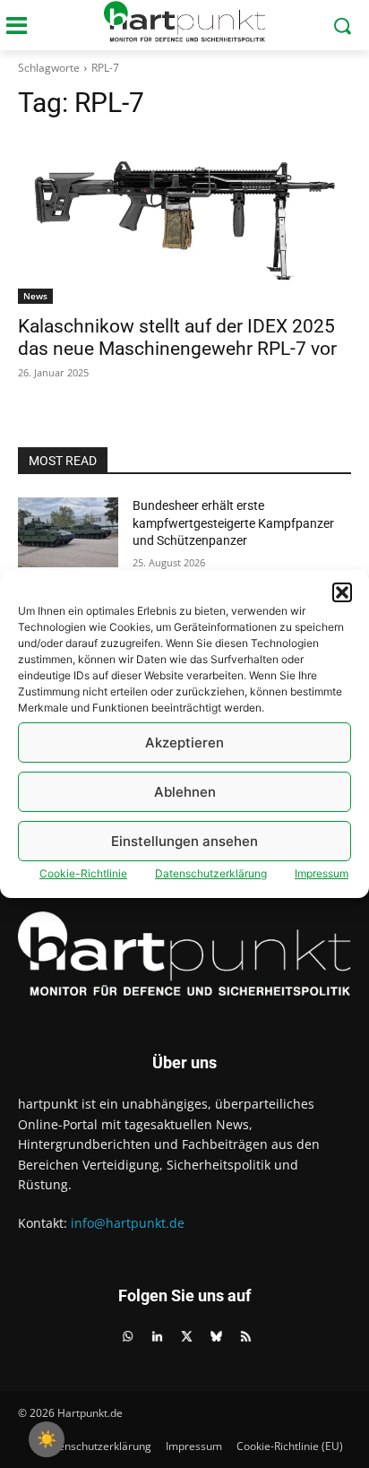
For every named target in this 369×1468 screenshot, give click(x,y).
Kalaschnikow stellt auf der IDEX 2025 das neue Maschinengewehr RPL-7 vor (177, 337)
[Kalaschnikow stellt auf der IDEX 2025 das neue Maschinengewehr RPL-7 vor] (184, 220)
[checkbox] (46, 1439)
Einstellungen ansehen (184, 841)
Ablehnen (185, 791)
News (35, 295)
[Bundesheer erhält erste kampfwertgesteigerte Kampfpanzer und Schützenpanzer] (68, 532)
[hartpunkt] (184, 21)
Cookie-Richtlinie (83, 873)
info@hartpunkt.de (127, 1222)
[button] (342, 592)
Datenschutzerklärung (211, 873)
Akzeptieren (184, 742)
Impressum (321, 873)
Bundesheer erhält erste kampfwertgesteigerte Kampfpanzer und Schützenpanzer (233, 523)
